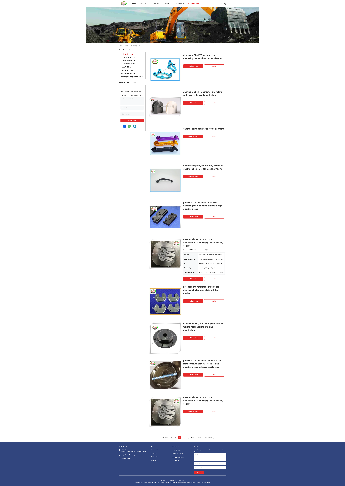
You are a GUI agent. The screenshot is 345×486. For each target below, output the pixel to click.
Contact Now (132, 120)
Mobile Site (171, 480)
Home (120, 45)
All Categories (175, 460)
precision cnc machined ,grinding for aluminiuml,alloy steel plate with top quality (201, 290)
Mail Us (214, 66)
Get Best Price (193, 66)
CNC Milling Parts (128, 54)
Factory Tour (154, 453)
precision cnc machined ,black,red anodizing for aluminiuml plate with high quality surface (202, 205)
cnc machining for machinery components (203, 129)
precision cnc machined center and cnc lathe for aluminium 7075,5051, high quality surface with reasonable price (202, 363)
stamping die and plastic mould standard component (132, 77)
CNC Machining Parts (127, 57)
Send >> (199, 472)
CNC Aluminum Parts (127, 64)
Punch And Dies (125, 67)
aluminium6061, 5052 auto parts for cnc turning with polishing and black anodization (203, 326)
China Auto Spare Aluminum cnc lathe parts (145, 482)
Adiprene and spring (127, 70)
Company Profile (155, 450)
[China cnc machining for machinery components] (165, 143)
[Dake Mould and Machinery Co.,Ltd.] (124, 3)
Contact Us (153, 460)
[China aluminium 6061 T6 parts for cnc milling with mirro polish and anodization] (165, 106)
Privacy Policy (180, 480)
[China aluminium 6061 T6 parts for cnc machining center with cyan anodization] (165, 69)
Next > (193, 437)
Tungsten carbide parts (128, 73)
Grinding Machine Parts (128, 60)
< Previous (165, 437)
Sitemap (163, 480)
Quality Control (154, 456)
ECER (208, 482)
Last (199, 437)
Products (126, 45)
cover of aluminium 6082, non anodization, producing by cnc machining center (203, 242)
